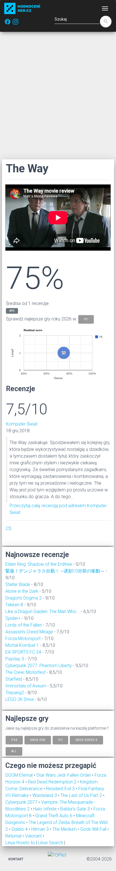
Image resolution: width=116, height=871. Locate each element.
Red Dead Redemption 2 (52, 782)
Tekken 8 (14, 604)
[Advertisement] (58, 95)
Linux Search (50, 842)
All (14, 751)
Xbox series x (86, 740)
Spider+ (13, 618)
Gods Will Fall (94, 829)
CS (9, 528)
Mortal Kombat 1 (22, 645)
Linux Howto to (20, 842)
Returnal (14, 836)
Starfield (13, 679)
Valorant (34, 836)
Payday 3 (14, 658)
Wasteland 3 (45, 795)
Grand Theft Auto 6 (54, 815)
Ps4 (14, 740)
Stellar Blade (17, 584)
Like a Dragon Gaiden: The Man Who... (42, 611)
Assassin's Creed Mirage (29, 631)
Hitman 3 (40, 829)
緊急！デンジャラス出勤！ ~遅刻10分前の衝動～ (55, 571)
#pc (12, 310)
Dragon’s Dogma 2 (23, 598)
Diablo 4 (20, 829)
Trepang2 (14, 692)
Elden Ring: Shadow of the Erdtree (38, 564)
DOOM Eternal (19, 775)
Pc (60, 740)
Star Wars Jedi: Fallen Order (64, 775)
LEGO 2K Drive (19, 699)
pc (86, 319)
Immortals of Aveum (25, 686)
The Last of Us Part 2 (82, 795)
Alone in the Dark (21, 591)
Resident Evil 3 (61, 788)
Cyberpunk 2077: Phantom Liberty (38, 665)
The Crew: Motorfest (25, 672)
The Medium (65, 829)
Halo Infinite (45, 809)
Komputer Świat (21, 424)
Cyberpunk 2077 (22, 802)
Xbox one (37, 740)
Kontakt (15, 859)
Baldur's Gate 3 (75, 809)
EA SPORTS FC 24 (23, 652)
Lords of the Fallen (23, 625)
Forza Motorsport (23, 638)
